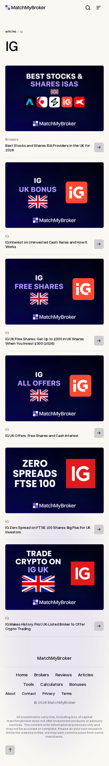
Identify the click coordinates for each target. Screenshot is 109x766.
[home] (25, 7)
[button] (99, 8)
